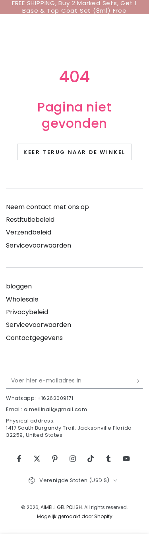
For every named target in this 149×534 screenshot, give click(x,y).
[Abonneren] (138, 381)
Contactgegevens (34, 337)
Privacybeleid (27, 312)
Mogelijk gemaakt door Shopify (74, 516)
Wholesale (22, 299)
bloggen (19, 286)
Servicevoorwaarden (38, 245)
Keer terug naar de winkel (74, 152)
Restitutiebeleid (30, 219)
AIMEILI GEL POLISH (61, 507)
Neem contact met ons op (47, 206)
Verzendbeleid (28, 232)
